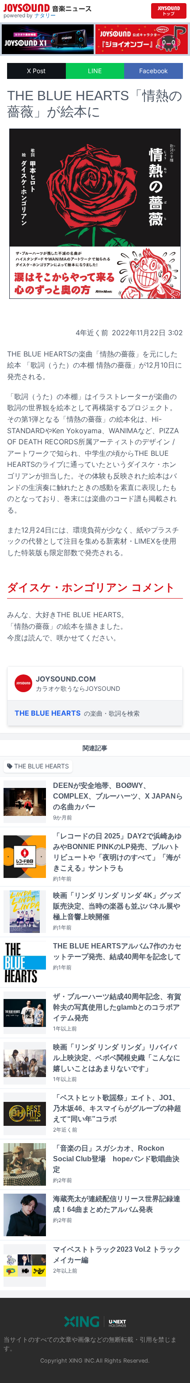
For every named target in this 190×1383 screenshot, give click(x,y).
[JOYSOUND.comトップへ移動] (168, 11)
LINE (95, 70)
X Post (36, 70)
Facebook (153, 70)
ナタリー (45, 15)
